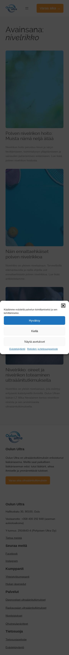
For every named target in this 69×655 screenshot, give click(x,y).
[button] (63, 306)
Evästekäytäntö (17, 349)
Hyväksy (34, 320)
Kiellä (34, 330)
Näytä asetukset (34, 341)
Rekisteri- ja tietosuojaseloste (42, 349)
